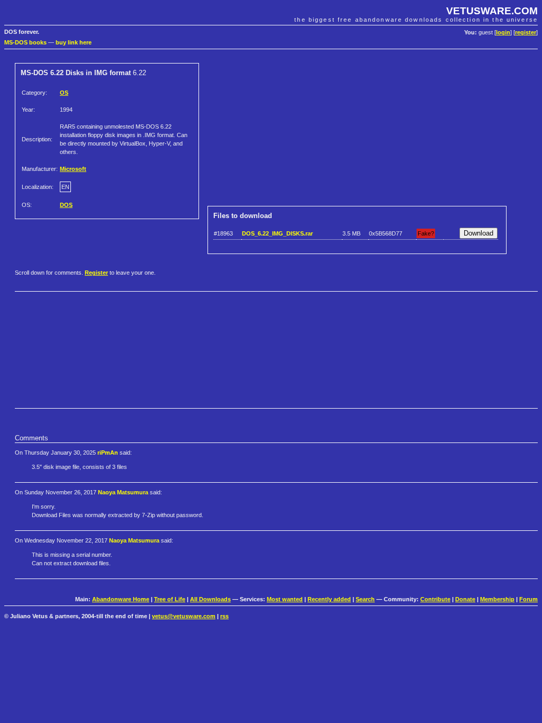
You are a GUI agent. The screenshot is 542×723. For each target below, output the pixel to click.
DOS (66, 205)
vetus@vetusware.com (183, 616)
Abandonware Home (120, 599)
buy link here (74, 42)
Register (96, 272)
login (503, 32)
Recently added (329, 599)
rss (224, 616)
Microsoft (73, 169)
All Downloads (210, 599)
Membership (497, 599)
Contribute (435, 599)
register (525, 32)
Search (365, 599)
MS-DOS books (25, 42)
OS (64, 92)
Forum (528, 599)
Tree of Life (169, 599)
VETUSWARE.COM (492, 10)
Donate (465, 599)
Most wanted (285, 599)
